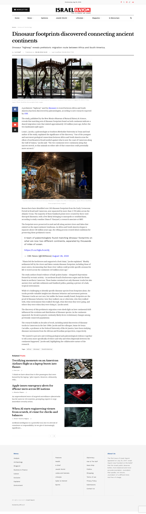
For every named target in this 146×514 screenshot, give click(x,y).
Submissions (91, 485)
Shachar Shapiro (19, 392)
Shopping (90, 473)
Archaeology (18, 462)
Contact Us (91, 488)
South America (47, 349)
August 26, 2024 (60, 256)
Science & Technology (25, 27)
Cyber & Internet (61, 481)
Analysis (17, 458)
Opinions (44, 18)
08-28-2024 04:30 (41, 52)
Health (57, 461)
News (29, 18)
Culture (16, 474)
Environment (18, 485)
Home (17, 18)
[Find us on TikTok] (129, 2)
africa (29, 349)
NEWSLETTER (22, 9)
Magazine (96, 18)
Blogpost (17, 466)
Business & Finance (20, 470)
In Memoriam (114, 18)
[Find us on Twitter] (124, 2)
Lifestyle (58, 477)
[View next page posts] (54, 436)
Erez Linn (16, 370)
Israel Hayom (30, 500)
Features (58, 457)
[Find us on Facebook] (121, 2)
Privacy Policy (92, 481)
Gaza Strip (90, 465)
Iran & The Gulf (92, 461)
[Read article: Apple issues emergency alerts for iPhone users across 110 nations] (78, 394)
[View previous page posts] (50, 436)
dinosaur (36, 349)
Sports (57, 485)
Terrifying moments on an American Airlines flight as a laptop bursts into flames (35, 364)
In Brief (58, 465)
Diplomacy (91, 457)
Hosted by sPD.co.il (18, 505)
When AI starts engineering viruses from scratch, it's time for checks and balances (35, 412)
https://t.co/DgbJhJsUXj (36, 250)
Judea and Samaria (62, 473)
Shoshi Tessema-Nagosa (21, 418)
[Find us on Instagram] (126, 2)
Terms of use (91, 477)
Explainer (17, 481)
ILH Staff (18, 52)
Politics (89, 469)
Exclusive (17, 477)
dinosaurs (52, 108)
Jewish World (60, 469)
